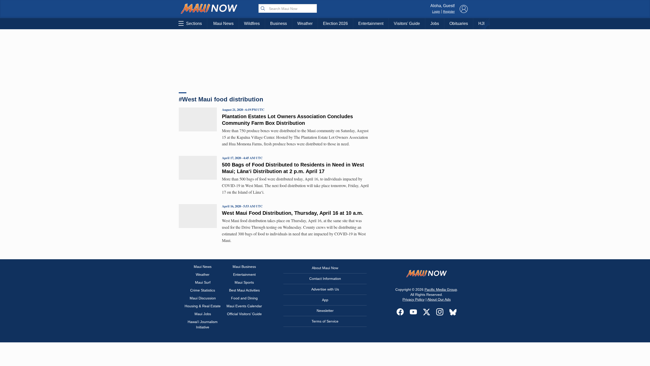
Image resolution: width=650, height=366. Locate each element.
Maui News (223, 23)
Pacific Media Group (441, 289)
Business (278, 23)
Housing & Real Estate (203, 306)
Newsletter (325, 311)
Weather (305, 23)
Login (436, 11)
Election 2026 (335, 23)
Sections (194, 23)
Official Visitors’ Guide (244, 314)
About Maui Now (325, 268)
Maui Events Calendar (244, 306)
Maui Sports (244, 282)
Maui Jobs (202, 314)
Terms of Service (325, 321)
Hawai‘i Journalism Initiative (203, 324)
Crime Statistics (202, 290)
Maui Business (244, 267)
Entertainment (370, 23)
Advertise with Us (325, 289)
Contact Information (325, 279)
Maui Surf (202, 282)
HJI (481, 23)
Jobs (434, 23)
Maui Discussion (203, 298)
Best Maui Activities (244, 290)
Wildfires (252, 23)
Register (449, 11)
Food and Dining (244, 298)
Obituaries (458, 23)
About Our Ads (439, 299)
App (325, 300)
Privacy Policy (413, 299)
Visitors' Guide (407, 23)
